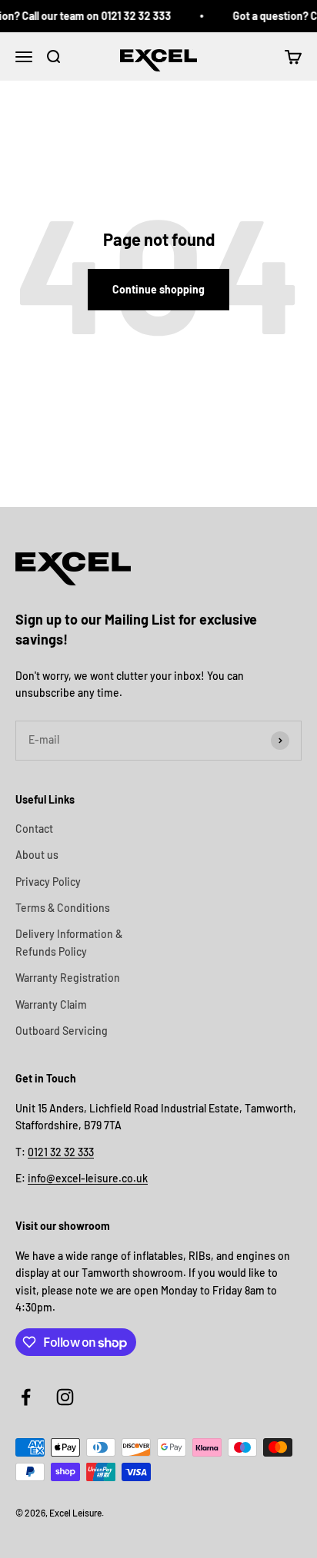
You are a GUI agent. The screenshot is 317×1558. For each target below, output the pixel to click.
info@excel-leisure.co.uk (88, 1178)
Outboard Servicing (61, 1030)
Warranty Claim (51, 1004)
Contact (34, 828)
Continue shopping (158, 289)
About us (36, 854)
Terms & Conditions (62, 907)
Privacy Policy (48, 881)
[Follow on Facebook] (25, 1397)
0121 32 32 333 (61, 1152)
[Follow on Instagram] (65, 1397)
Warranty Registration (67, 977)
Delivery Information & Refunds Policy (68, 942)
